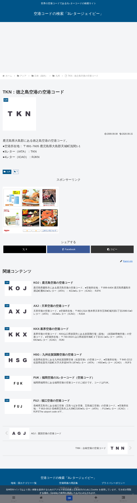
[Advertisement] (68, 47)
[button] (112, 249)
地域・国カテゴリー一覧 (24, 483)
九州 (8, 172)
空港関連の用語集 (68, 483)
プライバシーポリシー (113, 483)
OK (69, 498)
